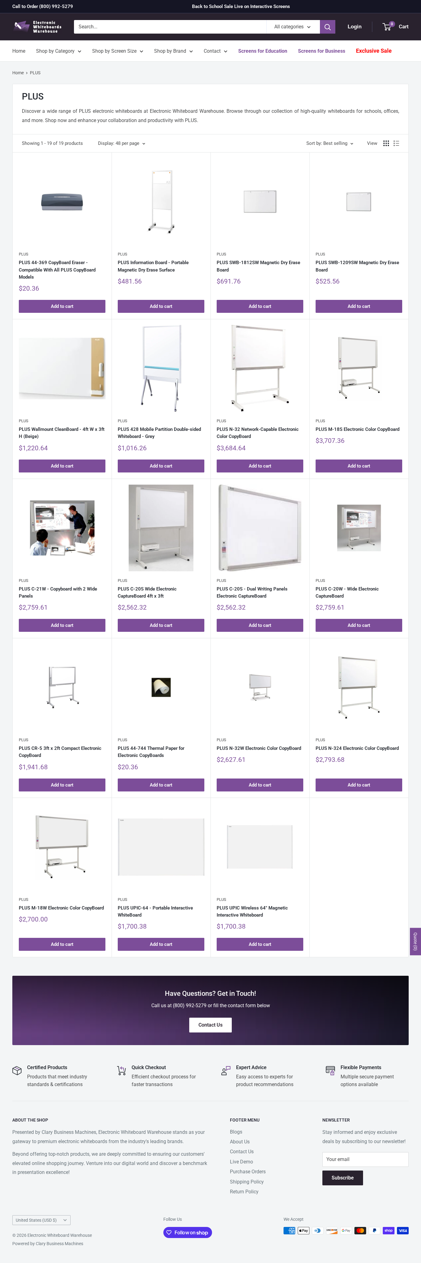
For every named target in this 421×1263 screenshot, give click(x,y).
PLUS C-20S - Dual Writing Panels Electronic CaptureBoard (252, 592)
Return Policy (244, 1192)
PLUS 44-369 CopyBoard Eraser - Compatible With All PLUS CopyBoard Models (57, 270)
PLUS (35, 72)
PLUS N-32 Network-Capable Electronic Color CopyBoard (258, 433)
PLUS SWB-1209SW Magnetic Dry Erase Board (357, 266)
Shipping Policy (247, 1182)
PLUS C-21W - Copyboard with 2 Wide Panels (58, 592)
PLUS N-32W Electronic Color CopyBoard (259, 748)
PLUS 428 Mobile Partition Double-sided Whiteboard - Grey (159, 433)
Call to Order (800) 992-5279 (42, 6)
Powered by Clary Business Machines (47, 1243)
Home (18, 51)
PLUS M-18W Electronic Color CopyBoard (61, 908)
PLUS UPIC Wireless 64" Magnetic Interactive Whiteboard (252, 911)
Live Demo (241, 1162)
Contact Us (242, 1152)
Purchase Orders (248, 1172)
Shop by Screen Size (114, 51)
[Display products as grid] (386, 143)
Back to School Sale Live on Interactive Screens (241, 6)
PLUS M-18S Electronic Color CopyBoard (357, 429)
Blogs (236, 1132)
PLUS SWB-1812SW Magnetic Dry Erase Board (258, 266)
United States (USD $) (36, 1220)
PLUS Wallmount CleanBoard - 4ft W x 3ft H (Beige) (61, 433)
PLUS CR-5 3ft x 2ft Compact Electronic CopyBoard (60, 752)
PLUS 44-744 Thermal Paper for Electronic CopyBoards (151, 752)
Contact (212, 51)
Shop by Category (55, 51)
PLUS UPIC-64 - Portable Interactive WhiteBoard (155, 911)
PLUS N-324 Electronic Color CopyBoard (357, 748)
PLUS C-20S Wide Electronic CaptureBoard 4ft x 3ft (147, 592)
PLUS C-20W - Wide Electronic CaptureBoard (347, 592)
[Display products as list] (396, 143)
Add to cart (62, 306)
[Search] (327, 27)
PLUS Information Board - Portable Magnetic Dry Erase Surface (153, 266)
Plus (23, 254)
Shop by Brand (170, 51)
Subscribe (343, 1178)
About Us (240, 1142)
